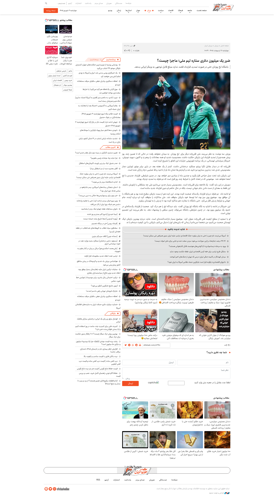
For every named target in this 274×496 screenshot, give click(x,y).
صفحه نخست (202, 10)
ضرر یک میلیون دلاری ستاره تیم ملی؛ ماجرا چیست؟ (193, 60)
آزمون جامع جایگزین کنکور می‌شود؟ (104, 285)
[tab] (112, 60)
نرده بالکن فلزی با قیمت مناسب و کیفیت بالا (101, 356)
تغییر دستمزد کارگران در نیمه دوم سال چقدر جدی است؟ (96, 152)
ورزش (149, 10)
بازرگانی (113, 313)
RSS (98, 479)
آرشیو (70, 3)
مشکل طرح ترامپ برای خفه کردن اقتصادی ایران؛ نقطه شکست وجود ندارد (198, 251)
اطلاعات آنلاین (223, 7)
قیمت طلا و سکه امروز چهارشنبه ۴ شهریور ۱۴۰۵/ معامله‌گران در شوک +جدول (100, 115)
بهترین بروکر (68, 85)
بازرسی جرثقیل (61, 71)
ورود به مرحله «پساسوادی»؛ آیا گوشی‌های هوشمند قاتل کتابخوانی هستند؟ (197, 246)
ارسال (130, 383)
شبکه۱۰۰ (128, 3)
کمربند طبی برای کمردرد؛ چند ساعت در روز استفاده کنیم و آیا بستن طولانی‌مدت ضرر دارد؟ (97, 328)
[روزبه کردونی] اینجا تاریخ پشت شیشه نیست (100, 218)
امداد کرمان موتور (54, 75)
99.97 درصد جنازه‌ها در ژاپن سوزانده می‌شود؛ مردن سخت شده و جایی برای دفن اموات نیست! (190, 241)
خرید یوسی (68, 80)
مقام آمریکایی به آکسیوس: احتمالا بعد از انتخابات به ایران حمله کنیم (99, 107)
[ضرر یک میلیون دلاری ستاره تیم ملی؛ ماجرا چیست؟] (176, 110)
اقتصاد (170, 10)
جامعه (190, 10)
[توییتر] (50, 489)
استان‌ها (129, 10)
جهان (138, 10)
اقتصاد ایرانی (57, 80)
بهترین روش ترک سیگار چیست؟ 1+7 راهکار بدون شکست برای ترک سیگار (97, 335)
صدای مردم (99, 3)
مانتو (70, 71)
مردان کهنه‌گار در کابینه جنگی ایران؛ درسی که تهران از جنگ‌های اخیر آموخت (198, 256)
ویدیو (110, 10)
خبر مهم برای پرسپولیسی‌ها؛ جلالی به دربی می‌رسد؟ (98, 195)
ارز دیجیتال (57, 85)
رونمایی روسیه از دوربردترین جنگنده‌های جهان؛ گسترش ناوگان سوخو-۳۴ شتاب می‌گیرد (97, 66)
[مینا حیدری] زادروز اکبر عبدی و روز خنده (102, 214)
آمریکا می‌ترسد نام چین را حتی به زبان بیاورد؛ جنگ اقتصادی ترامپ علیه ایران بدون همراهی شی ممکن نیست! (184, 235)
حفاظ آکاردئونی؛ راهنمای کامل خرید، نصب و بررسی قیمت (99, 375)
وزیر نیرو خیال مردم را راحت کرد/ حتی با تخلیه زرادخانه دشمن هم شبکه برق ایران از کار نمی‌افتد (98, 202)
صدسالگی (118, 3)
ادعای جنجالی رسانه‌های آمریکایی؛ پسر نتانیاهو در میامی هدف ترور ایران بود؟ (100, 189)
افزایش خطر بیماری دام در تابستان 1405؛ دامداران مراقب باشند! (100, 350)
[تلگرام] (46, 489)
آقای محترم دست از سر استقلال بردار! (104, 168)
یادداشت (88, 3)
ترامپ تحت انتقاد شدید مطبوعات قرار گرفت (101, 256)
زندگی (119, 10)
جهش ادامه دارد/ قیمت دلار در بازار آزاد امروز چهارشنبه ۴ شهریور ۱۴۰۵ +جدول (97, 124)
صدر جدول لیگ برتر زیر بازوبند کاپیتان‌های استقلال (98, 163)
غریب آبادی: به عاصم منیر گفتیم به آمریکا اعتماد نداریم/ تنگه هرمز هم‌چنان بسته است (97, 99)
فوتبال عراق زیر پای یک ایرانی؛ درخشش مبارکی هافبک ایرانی (98, 320)
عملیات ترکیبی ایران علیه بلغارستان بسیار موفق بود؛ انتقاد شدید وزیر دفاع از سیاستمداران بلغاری (99, 271)
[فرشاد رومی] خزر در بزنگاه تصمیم (104, 223)
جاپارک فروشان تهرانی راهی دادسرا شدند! (102, 291)
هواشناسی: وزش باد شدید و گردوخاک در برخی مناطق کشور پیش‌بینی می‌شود (98, 263)
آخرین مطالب (110, 147)
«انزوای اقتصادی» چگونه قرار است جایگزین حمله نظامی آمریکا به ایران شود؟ (197, 262)
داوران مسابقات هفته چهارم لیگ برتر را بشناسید (99, 208)
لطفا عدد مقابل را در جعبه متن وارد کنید (212, 382)
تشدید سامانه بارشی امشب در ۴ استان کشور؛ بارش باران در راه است (99, 140)
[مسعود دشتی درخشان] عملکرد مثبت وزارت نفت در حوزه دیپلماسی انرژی (99, 242)
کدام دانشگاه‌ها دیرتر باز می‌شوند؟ (105, 182)
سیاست (161, 10)
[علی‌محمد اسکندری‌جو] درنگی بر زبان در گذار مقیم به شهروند (98, 250)
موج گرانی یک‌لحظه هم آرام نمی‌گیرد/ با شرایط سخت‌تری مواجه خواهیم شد (101, 91)
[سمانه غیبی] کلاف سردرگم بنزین (104, 236)
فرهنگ (180, 10)
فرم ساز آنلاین (67, 75)
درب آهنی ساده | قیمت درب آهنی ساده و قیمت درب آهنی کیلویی (99, 363)
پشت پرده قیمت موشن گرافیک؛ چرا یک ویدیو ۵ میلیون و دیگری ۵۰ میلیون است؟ (98, 343)
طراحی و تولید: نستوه (216, 493)
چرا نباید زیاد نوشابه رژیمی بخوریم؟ (104, 158)
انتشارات (78, 3)
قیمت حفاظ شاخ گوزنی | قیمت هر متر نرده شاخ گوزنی (97, 368)
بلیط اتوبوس (67, 89)
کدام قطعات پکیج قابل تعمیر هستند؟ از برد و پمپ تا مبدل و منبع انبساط (98, 382)
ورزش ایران (208, 45)
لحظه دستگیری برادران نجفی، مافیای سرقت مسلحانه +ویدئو (98, 83)
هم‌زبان (109, 3)
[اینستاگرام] (54, 489)
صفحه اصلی (224, 45)
